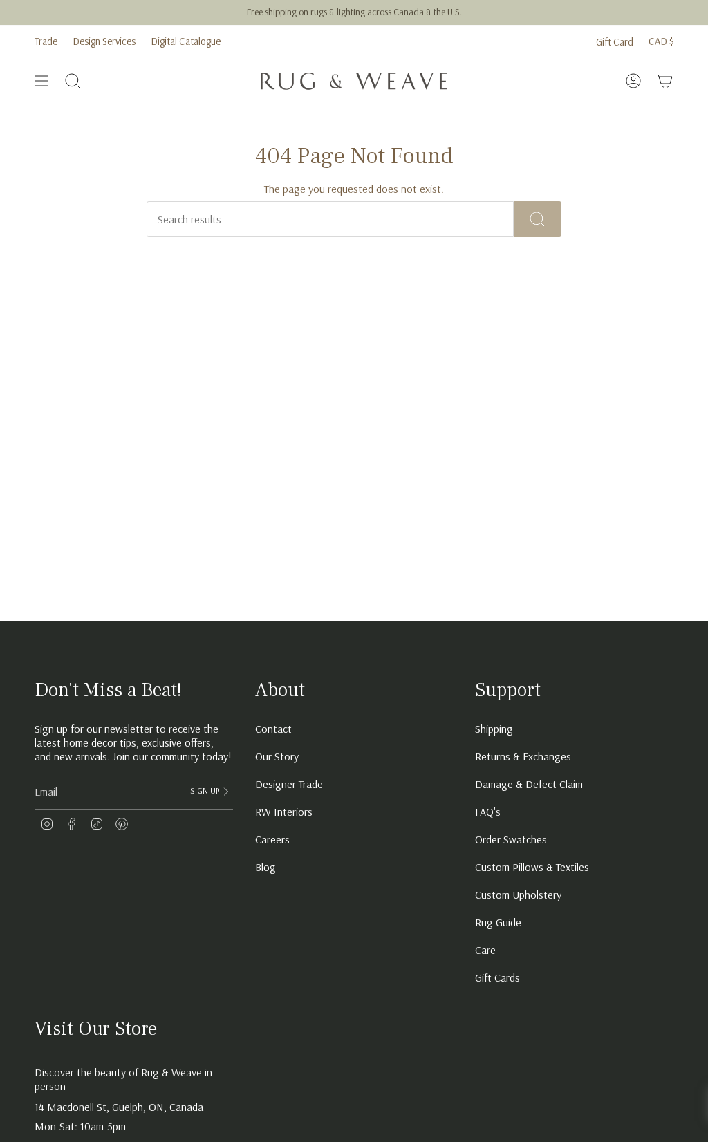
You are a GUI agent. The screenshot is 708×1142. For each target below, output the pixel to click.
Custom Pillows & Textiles (532, 867)
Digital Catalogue (186, 41)
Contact (273, 729)
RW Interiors (284, 811)
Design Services (104, 41)
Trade (46, 41)
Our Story (277, 756)
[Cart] (665, 81)
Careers (272, 839)
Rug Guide (498, 922)
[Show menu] (41, 81)
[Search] (537, 219)
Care (485, 950)
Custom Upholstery (518, 894)
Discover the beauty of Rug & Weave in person (123, 1079)
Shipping (494, 729)
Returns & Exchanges (523, 756)
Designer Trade (289, 784)
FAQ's (488, 811)
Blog (265, 867)
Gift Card (614, 41)
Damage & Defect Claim (529, 784)
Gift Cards (497, 977)
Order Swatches (511, 839)
